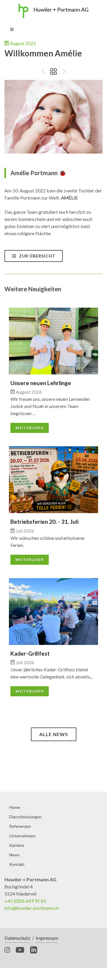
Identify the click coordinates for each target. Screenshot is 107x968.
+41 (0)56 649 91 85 (25, 901)
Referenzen (20, 826)
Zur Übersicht (37, 255)
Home (14, 807)
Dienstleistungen (25, 816)
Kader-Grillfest (30, 653)
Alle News (53, 734)
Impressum (47, 938)
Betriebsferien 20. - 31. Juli (44, 521)
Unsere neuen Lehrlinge (40, 382)
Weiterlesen (29, 428)
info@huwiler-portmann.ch (31, 908)
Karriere (16, 845)
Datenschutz (17, 938)
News (14, 854)
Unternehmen (22, 835)
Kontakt (17, 864)
